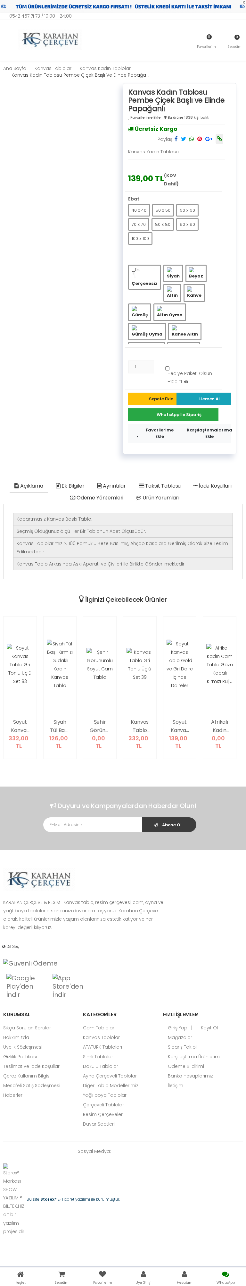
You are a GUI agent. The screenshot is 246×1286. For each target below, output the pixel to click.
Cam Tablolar (98, 1028)
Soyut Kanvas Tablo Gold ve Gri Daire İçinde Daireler (180, 726)
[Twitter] (138, 1151)
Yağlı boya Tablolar (105, 1095)
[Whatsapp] (118, 1151)
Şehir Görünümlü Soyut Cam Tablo (100, 726)
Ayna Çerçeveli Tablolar (110, 1076)
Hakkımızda (16, 1037)
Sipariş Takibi (182, 1047)
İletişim (175, 1085)
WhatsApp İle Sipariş (179, 415)
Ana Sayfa (14, 68)
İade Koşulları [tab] (215, 486)
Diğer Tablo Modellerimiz (110, 1085)
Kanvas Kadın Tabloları (106, 68)
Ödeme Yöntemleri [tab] (99, 497)
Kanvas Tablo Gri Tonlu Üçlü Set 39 (140, 726)
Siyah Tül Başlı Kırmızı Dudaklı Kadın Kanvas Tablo (60, 726)
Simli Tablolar (98, 1056)
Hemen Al (209, 399)
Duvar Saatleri (99, 1124)
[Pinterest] (166, 1151)
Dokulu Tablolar (100, 1066)
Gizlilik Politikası (20, 1056)
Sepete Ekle (161, 399)
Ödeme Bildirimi (185, 1066)
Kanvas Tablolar (53, 68)
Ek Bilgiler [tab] (73, 486)
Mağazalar (179, 1037)
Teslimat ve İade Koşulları (32, 1066)
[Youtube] (157, 1151)
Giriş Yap (177, 1028)
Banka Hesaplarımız (190, 1076)
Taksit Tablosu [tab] (162, 486)
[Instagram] (147, 1151)
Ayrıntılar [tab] (114, 486)
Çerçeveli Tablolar (103, 1105)
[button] (234, 41)
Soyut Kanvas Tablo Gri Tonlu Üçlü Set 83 (20, 726)
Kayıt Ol (209, 1028)
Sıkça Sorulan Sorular (27, 1028)
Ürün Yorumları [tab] (160, 497)
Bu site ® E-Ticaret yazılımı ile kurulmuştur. (73, 1199)
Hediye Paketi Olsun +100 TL (190, 377)
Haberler (12, 1095)
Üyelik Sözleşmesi (22, 1047)
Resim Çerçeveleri (103, 1114)
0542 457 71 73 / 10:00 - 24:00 (40, 16)
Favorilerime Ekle (159, 433)
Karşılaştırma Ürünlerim (193, 1056)
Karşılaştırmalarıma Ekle (209, 433)
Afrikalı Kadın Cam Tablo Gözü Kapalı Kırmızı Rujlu (219, 726)
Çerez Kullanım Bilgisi (27, 1076)
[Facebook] (128, 1151)
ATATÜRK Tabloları (102, 1047)
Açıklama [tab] (31, 486)
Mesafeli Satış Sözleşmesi (31, 1085)
